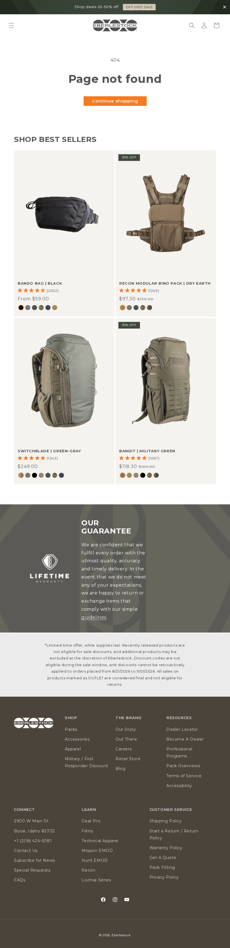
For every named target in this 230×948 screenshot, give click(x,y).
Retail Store (128, 758)
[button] (11, 25)
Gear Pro (91, 820)
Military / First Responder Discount (86, 762)
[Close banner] (224, 7)
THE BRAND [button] (128, 718)
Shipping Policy (166, 820)
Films (87, 831)
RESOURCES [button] (179, 718)
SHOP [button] (71, 718)
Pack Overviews (183, 765)
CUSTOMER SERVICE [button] (171, 809)
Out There (126, 739)
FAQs (19, 880)
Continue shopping (115, 101)
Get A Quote (163, 857)
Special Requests (32, 870)
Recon (88, 870)
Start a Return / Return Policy (174, 834)
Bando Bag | (40, 283)
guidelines (93, 617)
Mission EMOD (97, 850)
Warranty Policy (166, 847)
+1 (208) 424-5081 (33, 840)
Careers (124, 749)
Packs (71, 729)
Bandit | (147, 451)
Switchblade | (49, 451)
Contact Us (26, 850)
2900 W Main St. (31, 820)
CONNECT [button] (24, 809)
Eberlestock (121, 935)
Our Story (126, 729)
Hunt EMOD (95, 860)
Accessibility (179, 785)
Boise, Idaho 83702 (34, 831)
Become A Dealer (185, 739)
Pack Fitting (162, 867)
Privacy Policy (164, 877)
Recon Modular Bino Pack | (165, 283)
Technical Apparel (100, 840)
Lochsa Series (96, 880)
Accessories (77, 739)
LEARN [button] (89, 809)
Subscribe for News (34, 860)
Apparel (73, 749)
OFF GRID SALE (139, 7)
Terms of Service (184, 775)
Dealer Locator (182, 729)
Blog (120, 768)
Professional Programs (179, 752)
